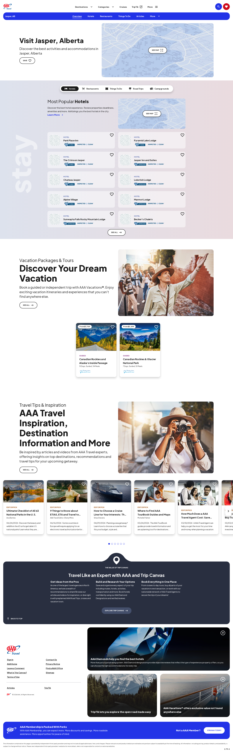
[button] (109, 544)
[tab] (70, 88)
